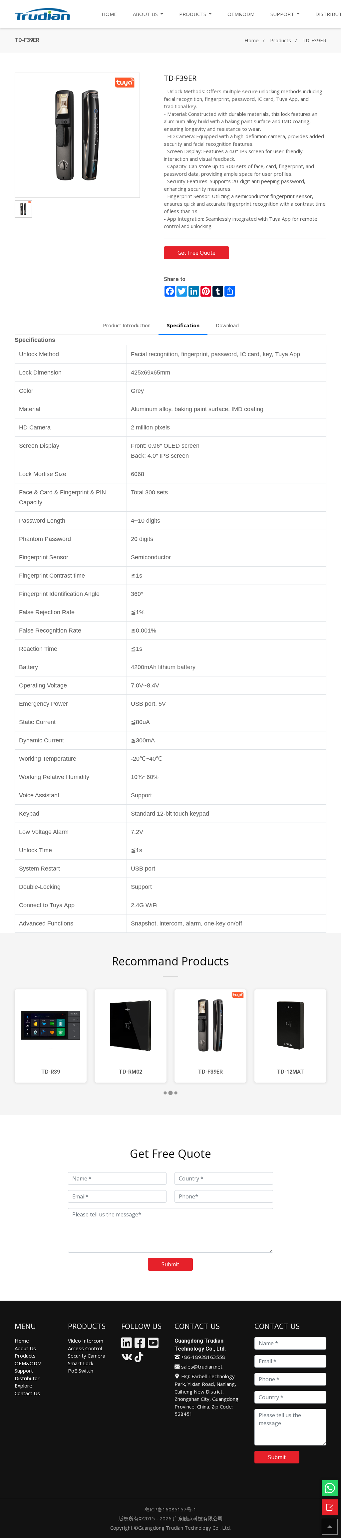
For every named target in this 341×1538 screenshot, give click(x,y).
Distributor (27, 1378)
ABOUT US (146, 14)
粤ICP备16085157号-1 (170, 1509)
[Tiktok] (139, 1359)
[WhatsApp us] (330, 1488)
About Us (25, 1348)
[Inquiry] (330, 1507)
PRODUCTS (193, 14)
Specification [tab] (183, 325)
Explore (23, 1385)
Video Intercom (85, 1340)
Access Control (85, 1348)
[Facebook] (140, 1345)
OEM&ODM (240, 14)
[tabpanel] (51, 1036)
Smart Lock (80, 1363)
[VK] (127, 1359)
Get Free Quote (196, 252)
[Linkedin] (126, 1345)
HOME (109, 14)
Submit (170, 1264)
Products (280, 40)
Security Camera (86, 1355)
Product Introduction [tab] (127, 325)
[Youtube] (153, 1345)
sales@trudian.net (201, 1366)
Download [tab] (227, 325)
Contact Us (27, 1393)
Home (251, 40)
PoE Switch (80, 1370)
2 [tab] (172, 1093)
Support (24, 1370)
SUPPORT (282, 14)
